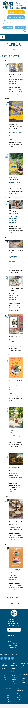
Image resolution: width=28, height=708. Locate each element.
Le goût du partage (15, 436)
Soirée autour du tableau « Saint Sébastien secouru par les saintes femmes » (16, 476)
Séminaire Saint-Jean (13, 645)
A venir (8, 691)
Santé (13, 681)
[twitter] (5, 658)
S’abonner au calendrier (14, 603)
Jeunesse (14, 683)
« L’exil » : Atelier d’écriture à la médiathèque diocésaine (14, 219)
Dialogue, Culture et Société (14, 677)
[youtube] (24, 30)
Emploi (19, 699)
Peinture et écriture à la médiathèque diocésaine (16, 81)
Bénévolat (19, 697)
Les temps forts (8, 695)
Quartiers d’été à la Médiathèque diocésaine (15, 388)
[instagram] (16, 27)
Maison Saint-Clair (13, 643)
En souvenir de (23, 670)
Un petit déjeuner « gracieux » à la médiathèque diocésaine (15, 296)
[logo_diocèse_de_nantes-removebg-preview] (14, 610)
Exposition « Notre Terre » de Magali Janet (16, 528)
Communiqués (24, 674)
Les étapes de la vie (4, 677)
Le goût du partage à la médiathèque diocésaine (16, 134)
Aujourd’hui (14, 597)
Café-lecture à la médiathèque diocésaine (14, 577)
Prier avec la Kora (14, 183)
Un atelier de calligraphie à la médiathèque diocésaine (14, 259)
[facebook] (4, 27)
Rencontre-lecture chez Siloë (14, 341)
